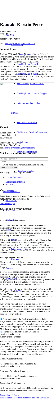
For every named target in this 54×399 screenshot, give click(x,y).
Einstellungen (9, 203)
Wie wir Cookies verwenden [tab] (12, 220)
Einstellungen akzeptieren (11, 397)
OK (1, 203)
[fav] (21, 13)
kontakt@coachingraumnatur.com (20, 43)
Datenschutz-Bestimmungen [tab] (12, 383)
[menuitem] (35, 64)
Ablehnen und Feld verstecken (35, 397)
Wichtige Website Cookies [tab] (11, 257)
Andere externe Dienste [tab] (10, 337)
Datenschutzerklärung (9, 395)
